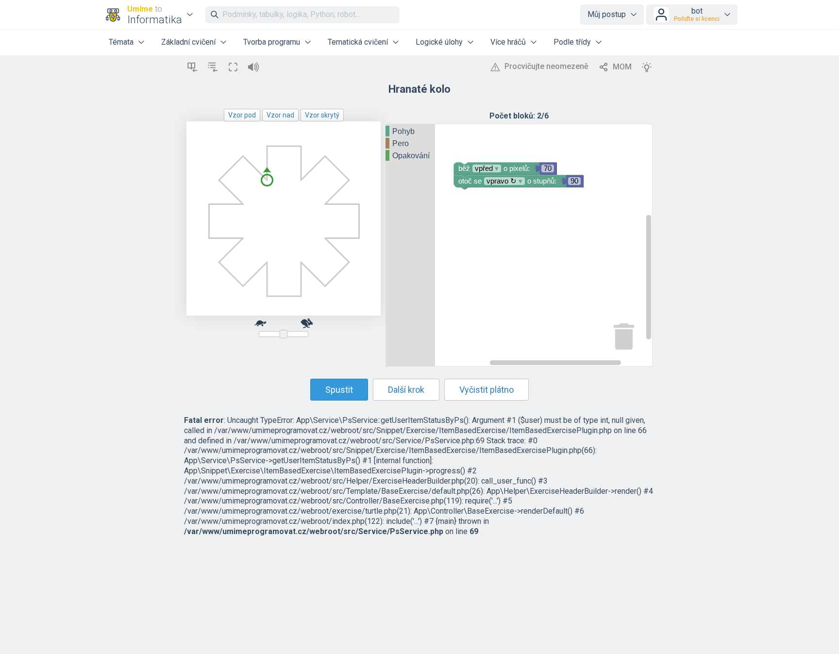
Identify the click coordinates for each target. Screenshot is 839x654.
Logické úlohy (439, 42)
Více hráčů (508, 42)
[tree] (410, 144)
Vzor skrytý (322, 115)
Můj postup (606, 14)
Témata (121, 42)
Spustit (339, 390)
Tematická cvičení (358, 42)
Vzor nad (280, 115)
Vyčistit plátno (486, 390)
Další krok (406, 390)
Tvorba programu (271, 42)
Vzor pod (242, 115)
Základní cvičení (188, 42)
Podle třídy (572, 42)
